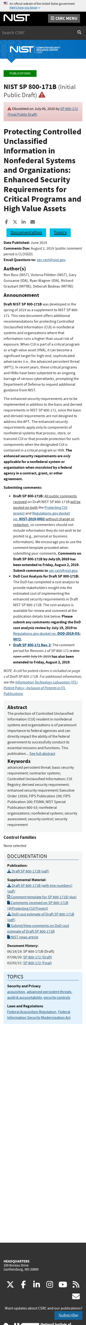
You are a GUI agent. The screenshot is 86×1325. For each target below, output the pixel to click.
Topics (60, 233)
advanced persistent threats (49, 991)
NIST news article (24, 937)
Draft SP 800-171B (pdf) (30, 871)
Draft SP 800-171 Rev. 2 (32, 644)
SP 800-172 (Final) (37, 963)
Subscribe (68, 1315)
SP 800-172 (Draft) (37, 957)
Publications (20, 73)
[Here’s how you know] (43, 6)
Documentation (26, 233)
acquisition (16, 991)
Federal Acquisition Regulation (31, 1012)
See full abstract (42, 753)
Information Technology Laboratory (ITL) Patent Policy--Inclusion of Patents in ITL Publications (41, 688)
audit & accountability (24, 997)
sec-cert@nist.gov (51, 260)
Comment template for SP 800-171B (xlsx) (43, 897)
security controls (56, 997)
